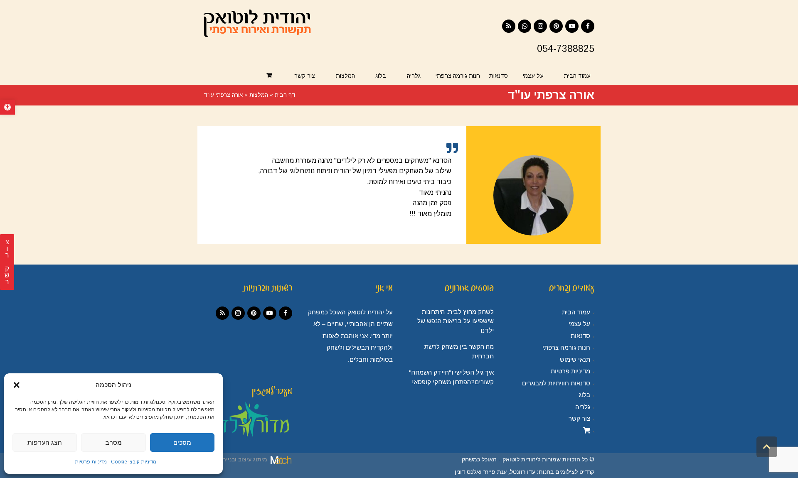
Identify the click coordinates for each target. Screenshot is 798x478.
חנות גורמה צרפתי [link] (566, 347)
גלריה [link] (582, 407)
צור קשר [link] (579, 418)
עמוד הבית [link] (576, 312)
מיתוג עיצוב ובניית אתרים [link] (237, 459)
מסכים (182, 442)
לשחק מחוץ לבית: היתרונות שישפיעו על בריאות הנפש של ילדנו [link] (455, 321)
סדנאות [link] (580, 336)
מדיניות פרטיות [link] (91, 462)
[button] (16, 385)
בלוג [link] (584, 395)
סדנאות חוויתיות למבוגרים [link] (556, 383)
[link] (7, 107)
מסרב (113, 442)
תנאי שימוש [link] (575, 359)
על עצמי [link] (579, 324)
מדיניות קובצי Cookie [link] (133, 462)
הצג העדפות (44, 442)
